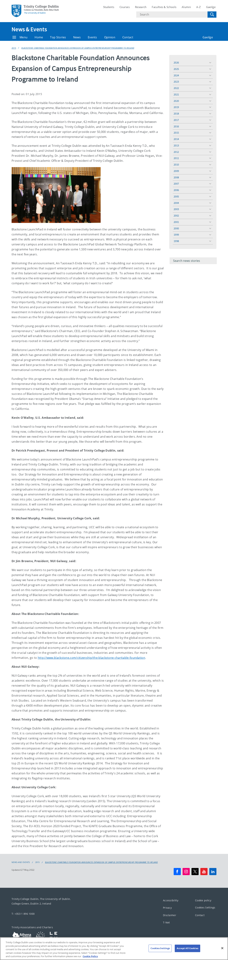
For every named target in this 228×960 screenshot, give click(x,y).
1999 (176, 234)
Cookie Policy (90, 956)
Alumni (186, 7)
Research (140, 7)
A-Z (198, 7)
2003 (176, 209)
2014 (176, 139)
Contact (127, 37)
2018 (176, 113)
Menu (23, 37)
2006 (176, 190)
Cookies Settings (205, 907)
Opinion (109, 37)
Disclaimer (169, 915)
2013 (176, 145)
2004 (176, 203)
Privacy (167, 907)
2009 (176, 171)
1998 (176, 241)
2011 (176, 158)
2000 (176, 228)
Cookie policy (203, 900)
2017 (176, 120)
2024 (176, 75)
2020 (176, 101)
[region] (114, 948)
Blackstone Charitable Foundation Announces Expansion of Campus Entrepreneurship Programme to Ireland (77, 48)
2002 (176, 215)
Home (39, 37)
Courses (125, 7)
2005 (176, 196)
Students (108, 7)
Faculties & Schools (164, 7)
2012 (176, 152)
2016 (176, 126)
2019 (176, 107)
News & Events (29, 29)
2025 (176, 69)
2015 (14, 48)
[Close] (222, 948)
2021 (176, 94)
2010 (176, 164)
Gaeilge (211, 7)
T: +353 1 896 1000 (23, 913)
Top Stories (58, 37)
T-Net (166, 922)
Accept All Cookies (187, 948)
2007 (176, 183)
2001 (176, 222)
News (77, 37)
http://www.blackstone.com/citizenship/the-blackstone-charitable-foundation (91, 658)
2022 (176, 88)
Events (92, 37)
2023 (176, 81)
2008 (176, 177)
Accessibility (170, 900)
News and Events (21, 862)
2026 (176, 62)
